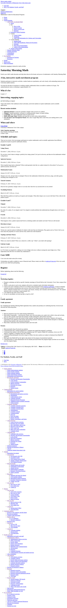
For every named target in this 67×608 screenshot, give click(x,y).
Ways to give (10, 500)
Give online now (14, 486)
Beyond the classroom (13, 377)
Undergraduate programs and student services (22, 552)
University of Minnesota (16, 364)
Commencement (14, 413)
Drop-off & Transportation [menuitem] (20, 45)
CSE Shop (13, 576)
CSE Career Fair (14, 428)
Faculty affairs (14, 542)
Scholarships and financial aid (15, 376)
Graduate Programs (15, 551)
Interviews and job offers (16, 426)
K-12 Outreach (8, 592)
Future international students (14, 374)
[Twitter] (4, 353)
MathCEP (3, 13)
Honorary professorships (16, 583)
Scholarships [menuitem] (10, 54)
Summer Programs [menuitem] (12, 51)
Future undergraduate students (15, 370)
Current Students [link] (14, 39)
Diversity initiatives (15, 520)
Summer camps (11, 595)
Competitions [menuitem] (10, 53)
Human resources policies (17, 564)
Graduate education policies (17, 563)
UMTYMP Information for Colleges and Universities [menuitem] (27, 38)
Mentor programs (14, 383)
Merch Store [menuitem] (7, 62)
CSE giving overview (16, 491)
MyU (5, 361)
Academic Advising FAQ (17, 407)
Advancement (14, 531)
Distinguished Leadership (17, 469)
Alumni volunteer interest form (18, 460)
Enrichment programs (12, 598)
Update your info (14, 481)
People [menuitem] (5, 60)
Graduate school (14, 431)
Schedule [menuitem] (16, 44)
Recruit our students (12, 514)
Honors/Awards (11, 463)
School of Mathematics (7, 11)
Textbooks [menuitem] (16, 36)
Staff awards (10, 588)
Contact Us (10, 506)
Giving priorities (14, 494)
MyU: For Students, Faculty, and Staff (14, 7)
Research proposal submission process (20, 573)
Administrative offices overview (18, 539)
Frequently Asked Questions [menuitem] (17, 32)
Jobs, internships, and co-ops (17, 425)
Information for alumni (13, 453)
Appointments (14, 410)
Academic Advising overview (18, 405)
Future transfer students (13, 371)
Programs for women (15, 385)
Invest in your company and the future (17, 512)
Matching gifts (14, 503)
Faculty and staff (8, 534)
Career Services (11, 420)
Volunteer (9, 604)
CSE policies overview (16, 557)
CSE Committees (11, 554)
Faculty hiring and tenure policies (19, 560)
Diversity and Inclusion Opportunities (20, 379)
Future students (8, 368)
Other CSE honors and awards (18, 586)
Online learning (14, 402)
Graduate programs (15, 398)
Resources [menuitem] (10, 59)
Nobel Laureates (14, 472)
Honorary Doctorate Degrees (17, 471)
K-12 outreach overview (13, 594)
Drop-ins (12, 414)
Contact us (13, 487)
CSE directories (14, 509)
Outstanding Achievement (17, 466)
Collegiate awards (15, 585)
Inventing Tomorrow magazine (18, 480)
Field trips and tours (12, 600)
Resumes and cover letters (17, 423)
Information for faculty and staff (15, 536)
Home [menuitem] (5, 17)
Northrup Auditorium (48, 286)
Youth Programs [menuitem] (8, 20)
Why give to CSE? (15, 484)
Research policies (14, 566)
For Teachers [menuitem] (7, 56)
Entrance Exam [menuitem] (18, 27)
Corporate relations (15, 530)
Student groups (14, 388)
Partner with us (11, 517)
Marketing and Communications (18, 546)
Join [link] (11, 25)
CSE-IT (9, 448)
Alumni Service (14, 468)
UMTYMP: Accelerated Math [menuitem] (15, 22)
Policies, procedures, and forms (18, 419)
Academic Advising (12, 404)
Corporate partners (8, 511)
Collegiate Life (11, 432)
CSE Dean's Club (15, 496)
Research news (11, 521)
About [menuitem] (5, 19)
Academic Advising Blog (17, 408)
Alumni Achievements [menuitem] (16, 48)
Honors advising (14, 417)
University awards (15, 582)
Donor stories (13, 497)
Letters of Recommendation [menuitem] (21, 47)
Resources (10, 474)
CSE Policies (10, 555)
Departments (13, 395)
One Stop (6, 5)
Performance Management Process (16, 589)
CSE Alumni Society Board (17, 459)
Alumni (6, 451)
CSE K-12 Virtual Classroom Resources (17, 601)
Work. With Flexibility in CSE (15, 591)
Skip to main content (6, 1)
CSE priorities (14, 527)
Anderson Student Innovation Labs (16, 450)
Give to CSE (10, 483)
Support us (10, 523)
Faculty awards (11, 577)
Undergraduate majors (16, 397)
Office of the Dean (15, 540)
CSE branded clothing (16, 477)
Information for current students (15, 391)
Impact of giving (14, 499)
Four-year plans (14, 416)
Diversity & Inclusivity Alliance (15, 447)
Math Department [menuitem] (8, 63)
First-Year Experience (16, 438)
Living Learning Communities (18, 382)
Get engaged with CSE (16, 456)
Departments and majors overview (19, 394)
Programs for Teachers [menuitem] (13, 57)
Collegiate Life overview (16, 434)
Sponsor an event (11, 606)
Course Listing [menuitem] (17, 35)
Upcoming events (15, 457)
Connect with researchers (13, 515)
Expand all (3, 274)
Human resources (14, 545)
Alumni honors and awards (17, 465)
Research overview (15, 570)
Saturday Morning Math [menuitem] (13, 50)
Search (3, 10)
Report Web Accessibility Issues (16, 366)
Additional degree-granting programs (19, 401)
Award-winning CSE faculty (17, 579)
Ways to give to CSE (15, 502)
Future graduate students (13, 373)
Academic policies (15, 558)
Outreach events (11, 597)
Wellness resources (12, 445)
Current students (8, 389)
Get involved (10, 454)
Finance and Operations (16, 543)
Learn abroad (13, 380)
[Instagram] (4, 351)
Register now (4, 343)
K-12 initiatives (14, 518)
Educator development (13, 603)
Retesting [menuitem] (16, 30)
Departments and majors (13, 392)
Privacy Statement (5, 366)
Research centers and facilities (18, 572)
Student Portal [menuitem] (17, 41)
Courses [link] (12, 33)
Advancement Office (15, 508)
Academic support (15, 411)
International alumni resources (18, 478)
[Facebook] (4, 352)
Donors (6, 488)
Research (12, 386)
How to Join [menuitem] (17, 26)
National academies (15, 580)
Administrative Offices (13, 537)
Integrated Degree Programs (17, 400)
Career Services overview (17, 422)
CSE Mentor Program (16, 462)
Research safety (14, 574)
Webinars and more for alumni (18, 475)
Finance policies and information (18, 561)
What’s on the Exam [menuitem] (19, 29)
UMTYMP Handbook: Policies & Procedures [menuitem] (25, 42)
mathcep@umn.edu (51, 261)
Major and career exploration (17, 429)
